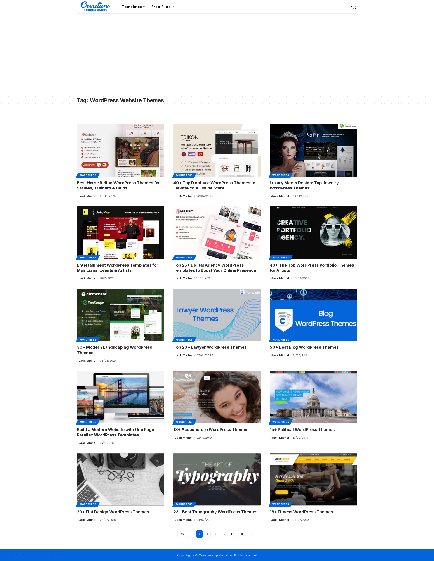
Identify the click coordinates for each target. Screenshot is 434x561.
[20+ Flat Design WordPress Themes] (120, 479)
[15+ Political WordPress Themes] (313, 397)
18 (241, 533)
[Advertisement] (217, 54)
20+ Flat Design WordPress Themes (113, 511)
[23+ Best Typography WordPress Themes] (217, 479)
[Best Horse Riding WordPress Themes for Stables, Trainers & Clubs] (120, 150)
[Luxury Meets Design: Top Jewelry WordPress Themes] (313, 150)
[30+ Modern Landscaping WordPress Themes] (120, 315)
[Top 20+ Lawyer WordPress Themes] (217, 315)
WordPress (88, 175)
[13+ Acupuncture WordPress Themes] (217, 397)
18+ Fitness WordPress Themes (301, 511)
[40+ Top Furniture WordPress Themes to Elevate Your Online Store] (217, 150)
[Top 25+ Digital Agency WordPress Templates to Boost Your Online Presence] (217, 232)
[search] (353, 7)
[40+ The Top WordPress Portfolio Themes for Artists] (313, 232)
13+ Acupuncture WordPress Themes (210, 429)
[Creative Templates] (96, 7)
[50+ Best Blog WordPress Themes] (313, 315)
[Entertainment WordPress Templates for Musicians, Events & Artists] (120, 232)
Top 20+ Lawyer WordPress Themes (210, 347)
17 (232, 533)
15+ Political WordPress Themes (302, 429)
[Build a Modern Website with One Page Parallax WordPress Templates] (120, 397)
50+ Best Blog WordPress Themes (304, 347)
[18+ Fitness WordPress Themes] (313, 479)
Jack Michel (87, 196)
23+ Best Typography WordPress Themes (215, 511)
